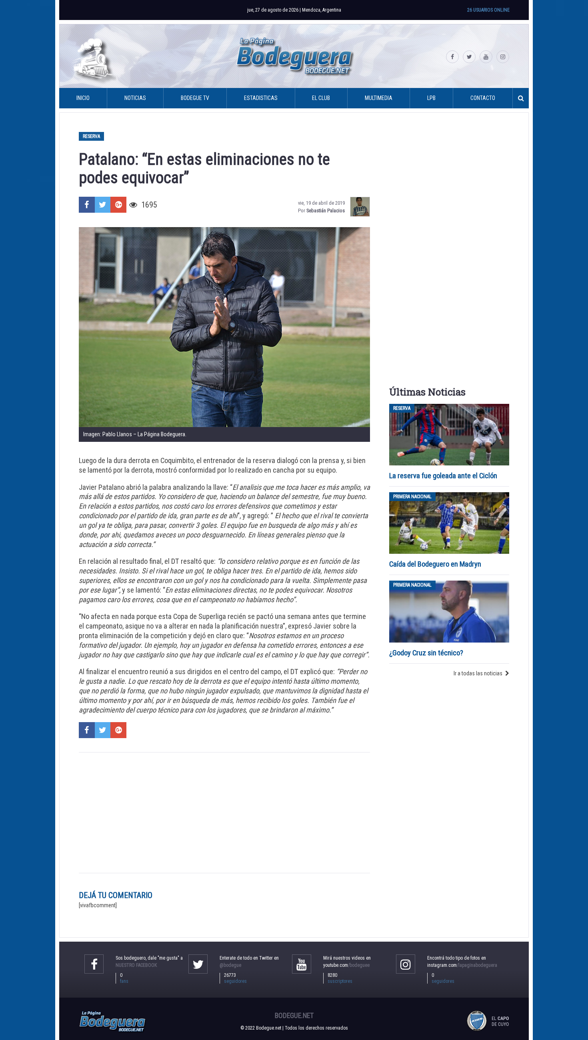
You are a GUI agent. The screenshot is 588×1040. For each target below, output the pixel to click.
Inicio (83, 98)
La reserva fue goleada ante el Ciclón (443, 475)
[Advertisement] (224, 813)
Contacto (482, 98)
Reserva (91, 136)
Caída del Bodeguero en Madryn (435, 564)
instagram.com (462, 965)
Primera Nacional (412, 496)
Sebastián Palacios (325, 211)
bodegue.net (294, 1016)
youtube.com (346, 965)
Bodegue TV (195, 98)
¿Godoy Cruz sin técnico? (427, 653)
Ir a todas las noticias (478, 673)
